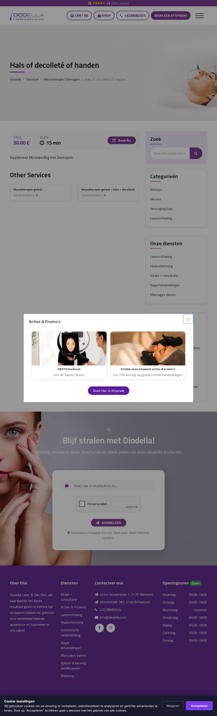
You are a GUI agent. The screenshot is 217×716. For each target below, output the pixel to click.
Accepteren (199, 706)
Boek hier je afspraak (108, 390)
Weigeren (172, 706)
